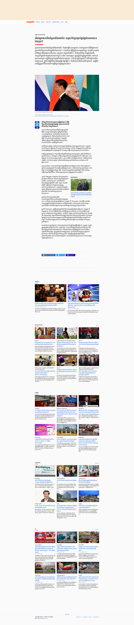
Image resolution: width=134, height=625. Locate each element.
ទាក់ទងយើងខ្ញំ (85, 617)
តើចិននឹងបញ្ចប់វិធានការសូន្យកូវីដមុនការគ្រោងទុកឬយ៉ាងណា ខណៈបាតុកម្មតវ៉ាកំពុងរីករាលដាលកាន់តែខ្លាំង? (49, 304)
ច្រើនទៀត (97, 463)
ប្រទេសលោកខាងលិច (41, 116)
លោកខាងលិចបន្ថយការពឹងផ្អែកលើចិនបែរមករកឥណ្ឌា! (59, 116)
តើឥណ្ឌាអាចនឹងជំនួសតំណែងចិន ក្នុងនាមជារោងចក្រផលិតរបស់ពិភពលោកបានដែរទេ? (66, 371)
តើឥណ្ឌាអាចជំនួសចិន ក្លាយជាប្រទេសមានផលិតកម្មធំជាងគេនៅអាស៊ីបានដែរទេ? (45, 343)
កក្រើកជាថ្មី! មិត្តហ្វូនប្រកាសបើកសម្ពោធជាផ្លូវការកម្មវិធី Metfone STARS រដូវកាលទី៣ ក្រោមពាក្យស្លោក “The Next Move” (45, 549)
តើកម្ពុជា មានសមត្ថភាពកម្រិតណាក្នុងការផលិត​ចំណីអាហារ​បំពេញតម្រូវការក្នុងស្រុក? (88, 549)
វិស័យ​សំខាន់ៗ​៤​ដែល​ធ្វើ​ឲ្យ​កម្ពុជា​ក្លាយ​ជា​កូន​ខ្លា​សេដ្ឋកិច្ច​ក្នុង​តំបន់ (88, 507)
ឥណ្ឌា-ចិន (47, 116)
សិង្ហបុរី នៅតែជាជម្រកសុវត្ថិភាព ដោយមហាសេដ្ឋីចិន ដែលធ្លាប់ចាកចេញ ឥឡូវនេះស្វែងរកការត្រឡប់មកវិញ (67, 549)
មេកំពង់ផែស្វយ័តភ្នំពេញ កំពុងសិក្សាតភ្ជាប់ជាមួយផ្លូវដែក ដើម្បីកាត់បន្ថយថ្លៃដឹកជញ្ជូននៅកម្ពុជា (45, 579)
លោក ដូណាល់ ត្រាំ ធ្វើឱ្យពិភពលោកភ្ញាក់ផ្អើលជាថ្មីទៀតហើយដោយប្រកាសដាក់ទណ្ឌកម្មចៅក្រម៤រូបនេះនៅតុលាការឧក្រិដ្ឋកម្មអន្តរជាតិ (67, 413)
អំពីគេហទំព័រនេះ (79, 617)
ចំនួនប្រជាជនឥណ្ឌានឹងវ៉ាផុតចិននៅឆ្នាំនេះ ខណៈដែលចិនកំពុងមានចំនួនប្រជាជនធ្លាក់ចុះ (89, 344)
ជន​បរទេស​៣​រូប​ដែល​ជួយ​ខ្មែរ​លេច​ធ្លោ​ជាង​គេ (66, 481)
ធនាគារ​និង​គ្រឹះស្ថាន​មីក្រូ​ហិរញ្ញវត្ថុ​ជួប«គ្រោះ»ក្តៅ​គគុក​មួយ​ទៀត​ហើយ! (43, 481)
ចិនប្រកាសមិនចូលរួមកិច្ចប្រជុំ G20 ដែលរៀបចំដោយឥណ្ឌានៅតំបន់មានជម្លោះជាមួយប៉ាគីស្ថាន (66, 344)
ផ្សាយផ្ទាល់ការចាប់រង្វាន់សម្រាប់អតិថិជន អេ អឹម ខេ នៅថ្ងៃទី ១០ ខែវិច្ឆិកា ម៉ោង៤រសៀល (44, 441)
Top (68, 614)
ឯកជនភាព (90, 617)
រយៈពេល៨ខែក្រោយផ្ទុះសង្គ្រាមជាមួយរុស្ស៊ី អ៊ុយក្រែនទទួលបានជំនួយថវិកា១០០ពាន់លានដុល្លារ (45, 373)
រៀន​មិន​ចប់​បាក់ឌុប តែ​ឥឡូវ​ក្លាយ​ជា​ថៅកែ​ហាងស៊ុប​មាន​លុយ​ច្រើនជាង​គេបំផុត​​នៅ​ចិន (89, 411)
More (97, 325)
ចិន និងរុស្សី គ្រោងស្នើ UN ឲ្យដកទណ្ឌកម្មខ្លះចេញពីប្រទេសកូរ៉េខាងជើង (45, 411)
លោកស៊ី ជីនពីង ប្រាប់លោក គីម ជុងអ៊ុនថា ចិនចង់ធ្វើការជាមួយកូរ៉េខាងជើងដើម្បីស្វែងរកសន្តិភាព (81, 195)
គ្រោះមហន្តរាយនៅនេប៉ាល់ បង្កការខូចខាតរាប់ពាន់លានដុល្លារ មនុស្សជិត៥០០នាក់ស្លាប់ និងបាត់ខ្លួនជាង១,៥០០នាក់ (89, 579)
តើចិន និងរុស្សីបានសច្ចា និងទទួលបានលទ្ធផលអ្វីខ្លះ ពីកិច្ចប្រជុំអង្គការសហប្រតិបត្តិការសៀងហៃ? (88, 373)
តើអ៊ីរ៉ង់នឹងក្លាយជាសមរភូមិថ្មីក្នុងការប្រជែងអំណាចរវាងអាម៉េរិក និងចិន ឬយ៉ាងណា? (67, 578)
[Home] (30, 22)
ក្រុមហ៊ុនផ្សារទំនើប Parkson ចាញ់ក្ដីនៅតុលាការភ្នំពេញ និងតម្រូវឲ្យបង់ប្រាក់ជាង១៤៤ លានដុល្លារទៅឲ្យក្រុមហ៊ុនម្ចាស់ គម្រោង (67, 508)
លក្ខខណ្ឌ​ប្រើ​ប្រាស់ (96, 617)
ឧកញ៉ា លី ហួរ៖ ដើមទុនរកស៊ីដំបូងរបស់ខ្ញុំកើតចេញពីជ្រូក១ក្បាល (45, 507)
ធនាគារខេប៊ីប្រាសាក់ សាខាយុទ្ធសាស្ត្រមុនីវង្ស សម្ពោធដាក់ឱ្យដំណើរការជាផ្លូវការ (67, 440)
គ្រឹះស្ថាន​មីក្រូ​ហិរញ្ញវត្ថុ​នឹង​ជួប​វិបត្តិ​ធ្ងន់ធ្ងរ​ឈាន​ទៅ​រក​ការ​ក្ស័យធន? (88, 481)
